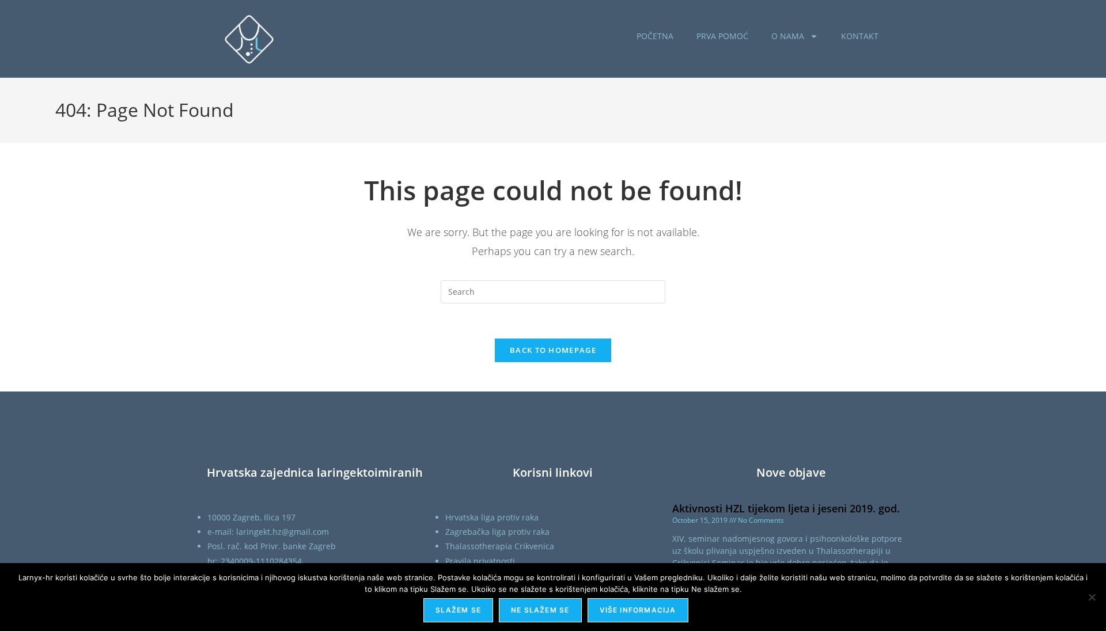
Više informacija (638, 610)
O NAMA (787, 36)
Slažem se (458, 610)
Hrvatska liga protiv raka (492, 517)
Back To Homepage (553, 350)
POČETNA (655, 36)
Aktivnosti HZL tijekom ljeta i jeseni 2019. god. (786, 508)
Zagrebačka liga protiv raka (497, 531)
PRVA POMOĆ (722, 36)
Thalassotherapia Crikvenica (499, 546)
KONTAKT (859, 36)
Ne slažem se (540, 610)
